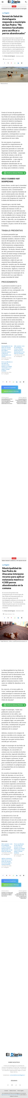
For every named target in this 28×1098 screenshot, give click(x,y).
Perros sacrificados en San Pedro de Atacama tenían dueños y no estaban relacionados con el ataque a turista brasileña (7, 366)
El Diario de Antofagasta (9, 56)
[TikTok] (16, 1085)
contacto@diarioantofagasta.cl (17, 1075)
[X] (7, 63)
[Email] (20, 381)
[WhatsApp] (14, 63)
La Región (5, 13)
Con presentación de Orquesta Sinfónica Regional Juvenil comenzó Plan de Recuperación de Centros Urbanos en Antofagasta (21, 401)
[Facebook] (4, 63)
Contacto (6, 1090)
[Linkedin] (18, 63)
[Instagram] (12, 1085)
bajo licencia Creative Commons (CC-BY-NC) (11, 1094)
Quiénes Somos (13, 1090)
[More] (21, 63)
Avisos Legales (20, 1090)
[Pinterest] (11, 63)
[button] (2, 2)
